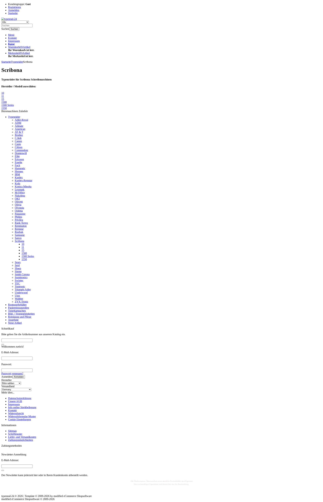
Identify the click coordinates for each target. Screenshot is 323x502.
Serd (17, 265)
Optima (19, 210)
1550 (24, 259)
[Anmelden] (2, 470)
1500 (24, 253)
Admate (19, 126)
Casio (18, 144)
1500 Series (28, 256)
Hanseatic (20, 168)
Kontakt (12, 38)
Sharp (18, 268)
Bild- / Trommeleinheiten (21, 313)
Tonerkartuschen (17, 310)
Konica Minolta (23, 186)
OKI (17, 198)
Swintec (19, 280)
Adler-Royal (21, 119)
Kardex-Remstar (23, 180)
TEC (17, 283)
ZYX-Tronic (21, 301)
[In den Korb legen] (2, 344)
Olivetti (19, 201)
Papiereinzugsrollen (18, 307)
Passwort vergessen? (12, 373)
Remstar (19, 229)
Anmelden (19, 377)
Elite (17, 156)
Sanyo (18, 238)
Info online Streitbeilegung (22, 407)
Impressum (14, 41)
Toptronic (20, 286)
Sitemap (12, 430)
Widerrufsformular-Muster (22, 416)
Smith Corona (22, 274)
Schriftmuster (15, 433)
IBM (17, 174)
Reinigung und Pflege (19, 316)
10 (23, 244)
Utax (17, 295)
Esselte (18, 162)
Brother (19, 135)
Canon (18, 141)
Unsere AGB (15, 401)
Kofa (17, 183)
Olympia (19, 207)
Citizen (18, 147)
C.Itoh (18, 138)
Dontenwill (21, 153)
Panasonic (20, 213)
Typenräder (14, 116)
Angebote (13, 319)
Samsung (20, 235)
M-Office (20, 192)
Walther (19, 298)
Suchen (14, 29)
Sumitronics (21, 277)
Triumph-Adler (23, 289)
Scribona (19, 241)
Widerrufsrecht (16, 413)
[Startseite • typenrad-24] (9, 19)
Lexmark (19, 189)
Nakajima (20, 195)
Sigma (18, 271)
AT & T (19, 132)
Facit (17, 165)
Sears (18, 262)
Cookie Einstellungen (19, 419)
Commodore (21, 150)
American (20, 129)
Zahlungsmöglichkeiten (20, 440)
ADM (18, 123)
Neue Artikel (15, 322)
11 (23, 247)
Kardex (19, 177)
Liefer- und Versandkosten (22, 437)
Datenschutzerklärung (19, 398)
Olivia (18, 204)
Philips (18, 216)
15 (23, 250)
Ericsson (19, 159)
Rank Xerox (21, 222)
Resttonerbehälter (17, 304)
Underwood (21, 292)
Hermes (19, 171)
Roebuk (19, 232)
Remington (21, 225)
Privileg (19, 219)
